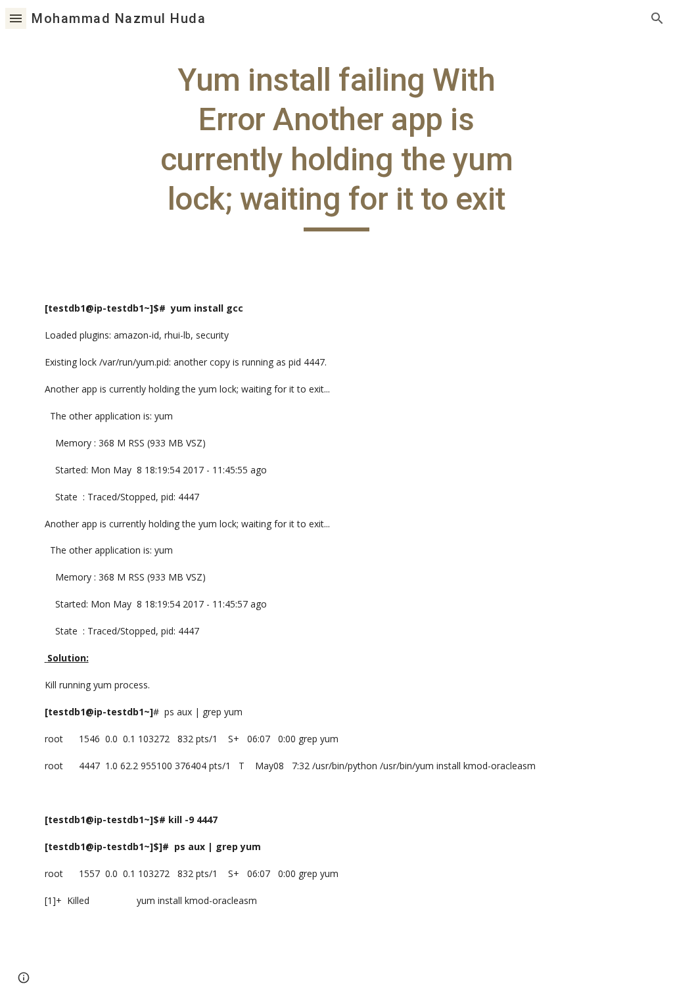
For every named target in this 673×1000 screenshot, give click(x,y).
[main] (336, 146)
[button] (16, 18)
